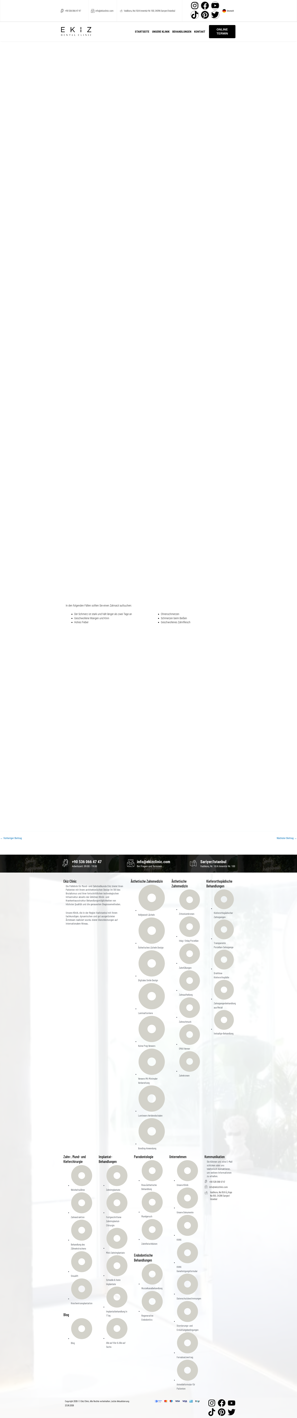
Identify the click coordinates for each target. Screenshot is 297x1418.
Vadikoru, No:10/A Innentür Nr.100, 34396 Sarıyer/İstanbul (149, 10)
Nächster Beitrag (287, 838)
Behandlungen (181, 31)
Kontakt (199, 31)
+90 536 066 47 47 (73, 10)
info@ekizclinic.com (104, 10)
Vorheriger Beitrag (11, 838)
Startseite (142, 31)
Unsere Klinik (161, 31)
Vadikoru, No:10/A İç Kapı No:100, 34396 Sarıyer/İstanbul (221, 1195)
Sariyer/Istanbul (213, 861)
